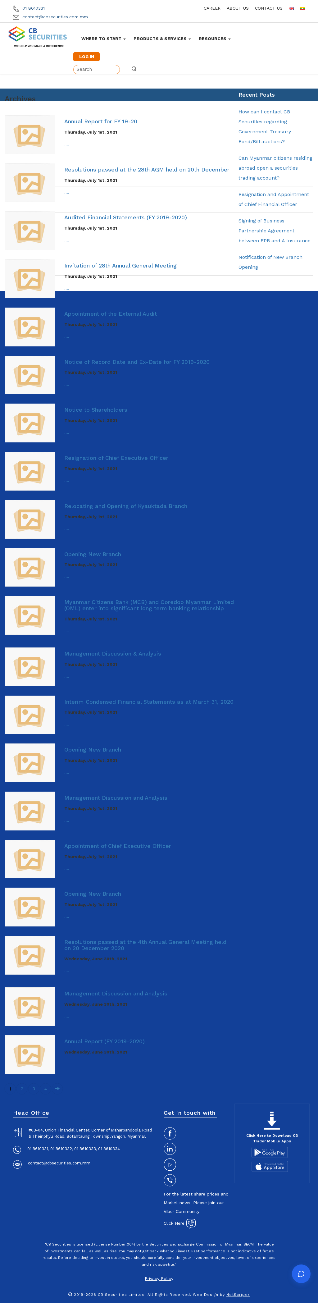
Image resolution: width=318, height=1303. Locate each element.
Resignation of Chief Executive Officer (116, 458)
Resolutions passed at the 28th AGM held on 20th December (146, 169)
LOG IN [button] (86, 56)
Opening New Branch (92, 554)
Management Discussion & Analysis (112, 653)
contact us (269, 8)
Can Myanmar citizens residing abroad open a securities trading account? (275, 168)
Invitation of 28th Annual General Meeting (120, 265)
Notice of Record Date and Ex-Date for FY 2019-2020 (137, 362)
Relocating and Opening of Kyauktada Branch (125, 506)
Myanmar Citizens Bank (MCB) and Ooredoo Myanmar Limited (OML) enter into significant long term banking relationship (149, 605)
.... (66, 143)
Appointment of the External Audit (110, 313)
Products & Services (161, 38)
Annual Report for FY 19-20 (100, 121)
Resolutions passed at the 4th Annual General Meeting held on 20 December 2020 (145, 945)
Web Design (205, 1294)
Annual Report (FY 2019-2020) (104, 1041)
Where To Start (102, 38)
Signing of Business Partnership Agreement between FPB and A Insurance (274, 231)
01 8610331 (33, 8)
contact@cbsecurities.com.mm (54, 16)
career (212, 8)
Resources (213, 38)
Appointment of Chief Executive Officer (117, 846)
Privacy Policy (159, 1278)
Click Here (175, 1223)
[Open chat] (301, 1273)
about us (238, 8)
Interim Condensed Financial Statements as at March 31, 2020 (149, 701)
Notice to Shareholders (95, 409)
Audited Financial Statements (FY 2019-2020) (125, 217)
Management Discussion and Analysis (115, 797)
